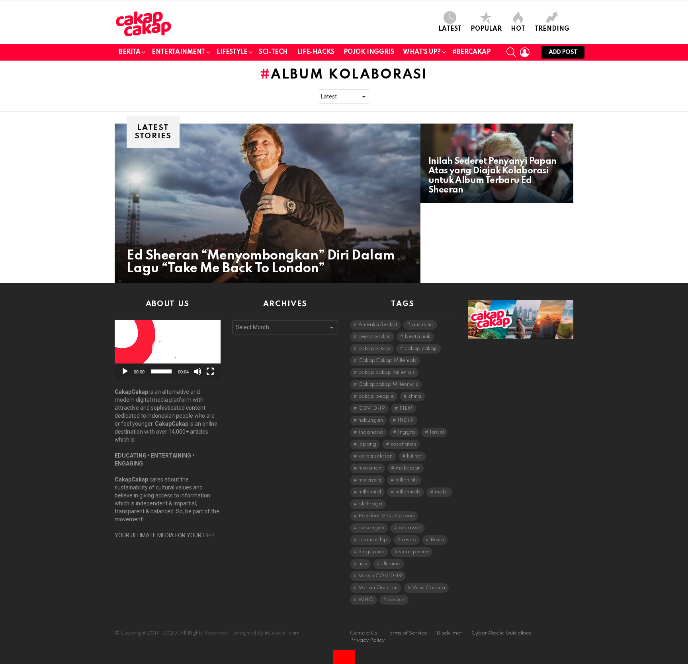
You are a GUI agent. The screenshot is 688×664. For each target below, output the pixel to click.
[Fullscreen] (210, 371)
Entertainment (178, 52)
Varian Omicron (378, 587)
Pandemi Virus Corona (386, 516)
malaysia (369, 480)
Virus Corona (428, 587)
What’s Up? (422, 52)
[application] (168, 349)
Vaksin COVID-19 (380, 575)
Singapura (371, 551)
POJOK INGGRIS (369, 52)
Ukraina (391, 563)
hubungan (370, 420)
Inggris (406, 432)
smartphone (414, 551)
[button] (168, 350)
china (414, 396)
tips (362, 563)
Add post (563, 52)
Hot (518, 29)
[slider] (161, 371)
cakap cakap (421, 348)
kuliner (414, 456)
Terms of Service (406, 633)
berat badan (374, 336)
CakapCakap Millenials (387, 360)
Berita (129, 52)
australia (423, 324)
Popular (486, 29)
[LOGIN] (525, 52)
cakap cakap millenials (386, 372)
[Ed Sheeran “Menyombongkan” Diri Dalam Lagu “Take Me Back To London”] (267, 203)
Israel (437, 432)
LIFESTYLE (232, 52)
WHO (365, 599)
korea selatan (375, 456)
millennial (369, 492)
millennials (407, 492)
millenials (406, 480)
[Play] (125, 371)
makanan (369, 468)
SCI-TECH (273, 52)
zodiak (396, 599)
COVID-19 (371, 408)
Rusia (437, 539)
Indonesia (370, 432)
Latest (449, 29)
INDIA (405, 420)
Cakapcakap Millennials (388, 384)
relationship (372, 539)
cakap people (376, 396)
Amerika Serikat (377, 324)
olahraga (370, 504)
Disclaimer (449, 633)
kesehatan (403, 444)
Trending (551, 29)
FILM (405, 408)
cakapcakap (374, 348)
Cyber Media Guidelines (501, 633)
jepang (367, 444)
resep (409, 539)
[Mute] (197, 371)
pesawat (410, 527)
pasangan (371, 527)
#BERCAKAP (471, 52)
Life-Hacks (315, 52)
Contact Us (363, 633)
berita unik (417, 336)
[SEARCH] (511, 52)
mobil (442, 492)
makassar (408, 468)
